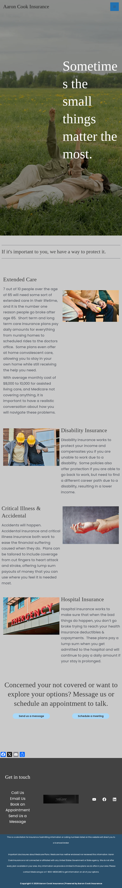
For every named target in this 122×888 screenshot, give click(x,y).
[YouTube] (94, 799)
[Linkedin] (114, 799)
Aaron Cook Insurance (26, 6)
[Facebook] (104, 799)
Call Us (17, 792)
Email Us (17, 798)
